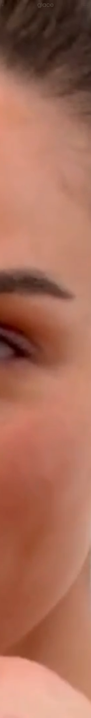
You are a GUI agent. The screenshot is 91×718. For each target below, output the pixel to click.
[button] (3, 5)
